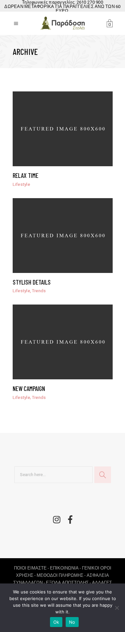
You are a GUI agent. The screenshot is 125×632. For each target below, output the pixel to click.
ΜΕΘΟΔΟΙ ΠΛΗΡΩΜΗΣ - (62, 575)
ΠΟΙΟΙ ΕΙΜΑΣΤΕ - (32, 568)
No (72, 622)
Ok (56, 622)
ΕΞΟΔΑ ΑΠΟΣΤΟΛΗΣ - (69, 582)
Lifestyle (21, 184)
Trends (39, 291)
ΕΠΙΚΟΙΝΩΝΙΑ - (66, 568)
